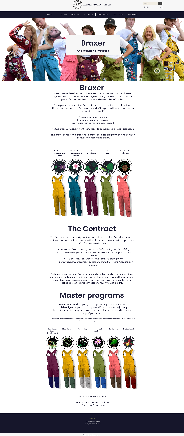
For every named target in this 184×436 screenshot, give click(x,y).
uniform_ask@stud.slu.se (92, 405)
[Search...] (160, 3)
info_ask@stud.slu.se (93, 424)
